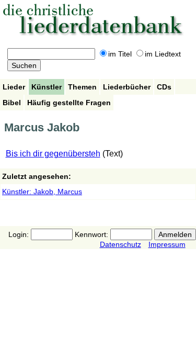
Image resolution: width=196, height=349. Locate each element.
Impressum (167, 244)
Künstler (46, 87)
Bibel (12, 102)
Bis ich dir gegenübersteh (53, 153)
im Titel (120, 54)
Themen (82, 87)
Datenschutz (120, 244)
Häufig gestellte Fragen (69, 102)
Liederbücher (127, 87)
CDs (164, 87)
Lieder (14, 87)
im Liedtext (163, 54)
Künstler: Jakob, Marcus (42, 191)
